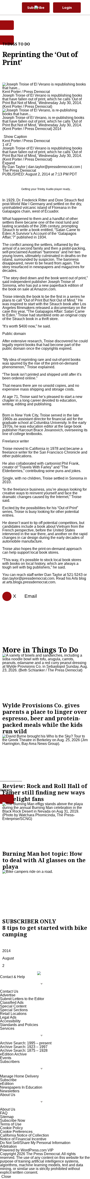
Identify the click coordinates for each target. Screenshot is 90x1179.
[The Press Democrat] (42, 7)
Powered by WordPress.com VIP (27, 1150)
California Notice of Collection (24, 1135)
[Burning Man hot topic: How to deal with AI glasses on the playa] (45, 826)
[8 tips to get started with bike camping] (45, 894)
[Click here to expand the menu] (22, 984)
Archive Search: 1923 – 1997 (24, 1047)
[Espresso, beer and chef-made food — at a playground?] (45, 678)
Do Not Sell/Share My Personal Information (35, 1143)
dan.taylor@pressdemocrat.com (54, 167)
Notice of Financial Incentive (23, 1139)
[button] (84, 7)
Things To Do (16, 44)
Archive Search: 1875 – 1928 (24, 1050)
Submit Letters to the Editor (22, 999)
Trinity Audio (45, 189)
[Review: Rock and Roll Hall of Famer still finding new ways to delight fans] (45, 758)
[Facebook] (5, 596)
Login (67, 7)
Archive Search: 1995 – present (25, 1043)
